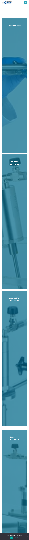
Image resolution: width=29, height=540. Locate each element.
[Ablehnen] (27, 536)
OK (11, 537)
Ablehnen (16, 537)
